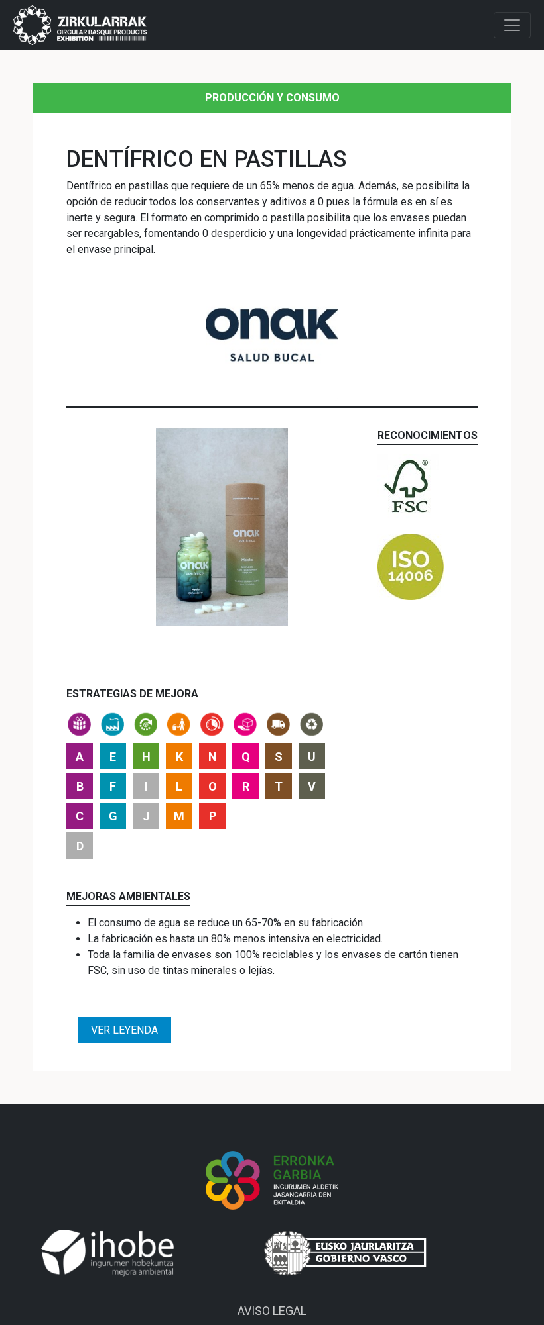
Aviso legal (272, 1311)
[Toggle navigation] (512, 25)
